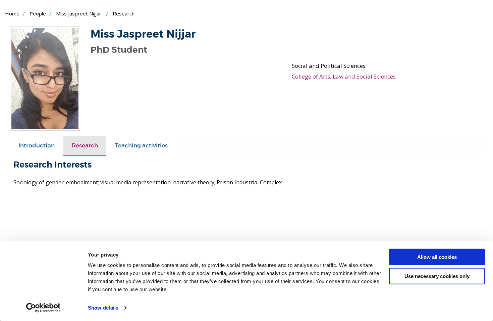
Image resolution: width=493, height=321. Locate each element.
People (38, 13)
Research (85, 145)
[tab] (36, 146)
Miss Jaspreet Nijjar (78, 13)
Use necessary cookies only (437, 276)
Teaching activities (141, 145)
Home (12, 13)
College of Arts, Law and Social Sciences (344, 76)
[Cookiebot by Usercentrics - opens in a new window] (43, 308)
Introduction (36, 145)
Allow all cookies (437, 257)
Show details (103, 308)
